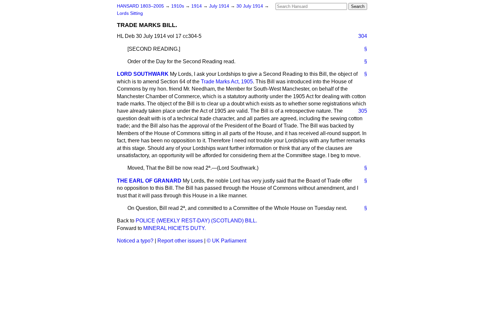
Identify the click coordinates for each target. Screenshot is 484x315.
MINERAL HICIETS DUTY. (174, 228)
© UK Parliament (226, 240)
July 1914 (219, 6)
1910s (178, 6)
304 (362, 36)
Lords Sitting (130, 13)
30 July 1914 (250, 6)
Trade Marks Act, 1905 (227, 81)
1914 (197, 6)
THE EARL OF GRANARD (149, 181)
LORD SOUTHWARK (143, 74)
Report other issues (180, 240)
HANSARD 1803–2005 (140, 6)
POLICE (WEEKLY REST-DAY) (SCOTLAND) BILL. (196, 220)
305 (362, 111)
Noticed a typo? (135, 240)
